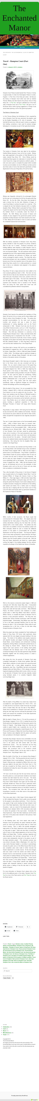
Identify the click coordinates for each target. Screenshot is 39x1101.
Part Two (13, 102)
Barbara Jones (20, 944)
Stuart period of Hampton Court (27, 949)
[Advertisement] (19, 900)
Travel (9, 944)
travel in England (7, 959)
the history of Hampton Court (20, 954)
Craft (4, 1029)
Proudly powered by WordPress (19, 1095)
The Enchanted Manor (19, 18)
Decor (4, 1031)
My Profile (22, 47)
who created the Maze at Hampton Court (21, 962)
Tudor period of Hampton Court (20, 959)
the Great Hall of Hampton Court (15, 952)
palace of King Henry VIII (26, 947)
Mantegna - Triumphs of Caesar (11, 947)
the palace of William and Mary (24, 957)
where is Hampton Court (20, 960)
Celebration (6, 1027)
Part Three (22, 104)
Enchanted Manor (11, 945)
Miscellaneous (7, 1033)
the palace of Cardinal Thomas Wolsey (21, 955)
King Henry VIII (29, 945)
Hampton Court (21, 945)
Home (15, 47)
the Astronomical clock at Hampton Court (13, 950)
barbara (20, 67)
